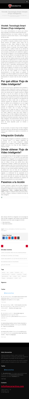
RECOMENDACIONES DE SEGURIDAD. (10, 261)
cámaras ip (19, 274)
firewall (24, 274)
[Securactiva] (14, 6)
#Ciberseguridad (6, 306)
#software (14, 299)
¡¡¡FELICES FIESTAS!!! (5, 264)
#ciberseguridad (18, 324)
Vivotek (16, 229)
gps (10, 276)
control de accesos (5, 274)
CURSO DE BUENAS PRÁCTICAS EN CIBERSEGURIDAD (13, 252)
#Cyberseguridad (11, 314)
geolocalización (5, 276)
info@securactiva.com (12, 386)
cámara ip (6, 229)
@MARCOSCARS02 (19, 306)
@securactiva (9, 293)
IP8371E (12, 157)
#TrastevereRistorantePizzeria (16, 298)
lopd (19, 276)
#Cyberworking (15, 331)
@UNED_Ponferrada (6, 316)
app (8, 272)
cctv (21, 272)
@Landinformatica (7, 296)
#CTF (11, 306)
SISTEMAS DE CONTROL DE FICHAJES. (10, 255)
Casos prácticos (22, 229)
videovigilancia (12, 229)
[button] (27, 2)
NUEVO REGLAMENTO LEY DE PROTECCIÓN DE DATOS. (14, 258)
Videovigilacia (4, 230)
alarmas (3, 272)
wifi (20, 278)
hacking (14, 276)
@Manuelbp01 (4, 308)
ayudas (11, 272)
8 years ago (3, 310)
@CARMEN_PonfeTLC (8, 313)
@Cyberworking (6, 305)
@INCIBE (3, 318)
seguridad (24, 276)
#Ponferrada (9, 333)
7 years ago (3, 302)
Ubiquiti (3, 278)
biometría (17, 272)
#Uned (2, 333)
